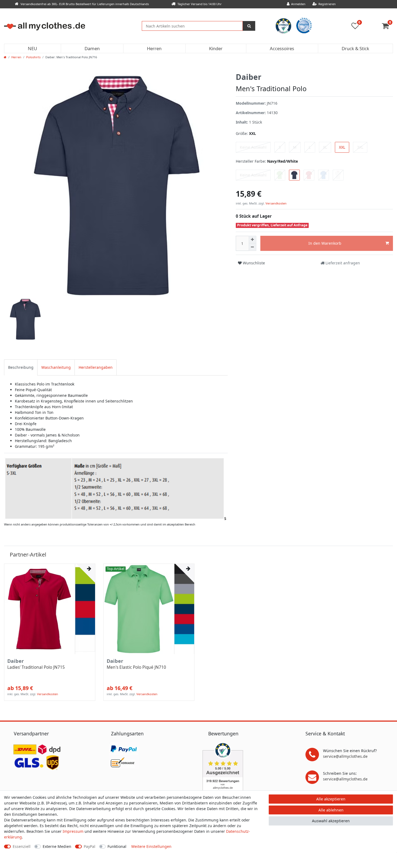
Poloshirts (33, 57)
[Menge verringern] (252, 247)
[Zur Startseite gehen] (5, 57)
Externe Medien (57, 846)
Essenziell (22, 846)
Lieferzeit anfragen (342, 262)
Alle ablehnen (331, 810)
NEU (32, 48)
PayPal (89, 846)
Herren (154, 48)
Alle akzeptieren (330, 798)
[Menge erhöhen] (252, 239)
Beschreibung (20, 367)
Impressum (73, 831)
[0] (387, 27)
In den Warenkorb (324, 243)
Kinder (216, 48)
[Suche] (249, 26)
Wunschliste (253, 262)
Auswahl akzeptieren (331, 820)
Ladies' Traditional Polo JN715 (36, 667)
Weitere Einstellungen (151, 846)
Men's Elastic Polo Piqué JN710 (136, 667)
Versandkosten (276, 203)
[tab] (21, 367)
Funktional (116, 846)
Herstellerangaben (96, 367)
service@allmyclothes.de (345, 756)
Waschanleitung (56, 367)
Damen (92, 48)
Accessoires (282, 48)
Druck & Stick (355, 48)
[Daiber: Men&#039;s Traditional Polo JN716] (115, 488)
